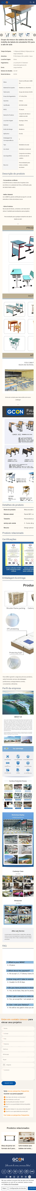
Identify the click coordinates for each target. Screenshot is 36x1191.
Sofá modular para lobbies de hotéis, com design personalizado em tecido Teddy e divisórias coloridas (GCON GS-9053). (25, 1147)
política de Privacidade (11, 1184)
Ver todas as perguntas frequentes (16, 1115)
